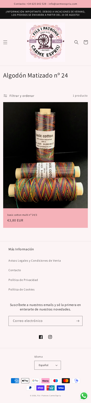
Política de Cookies (21, 289)
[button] (5, 42)
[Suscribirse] (77, 321)
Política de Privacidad (23, 280)
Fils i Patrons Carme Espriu (49, 395)
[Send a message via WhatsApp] (84, 396)
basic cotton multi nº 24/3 (22, 214)
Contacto (14, 270)
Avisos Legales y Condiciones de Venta (34, 260)
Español (43, 365)
